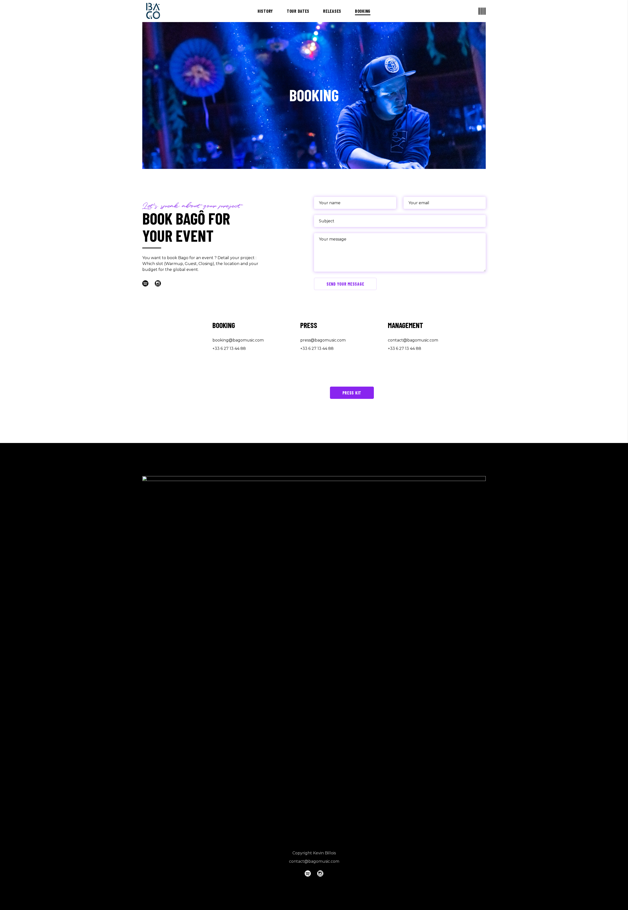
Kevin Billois (324, 853)
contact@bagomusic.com (413, 340)
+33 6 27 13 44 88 (229, 348)
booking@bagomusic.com (238, 340)
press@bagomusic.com (323, 340)
